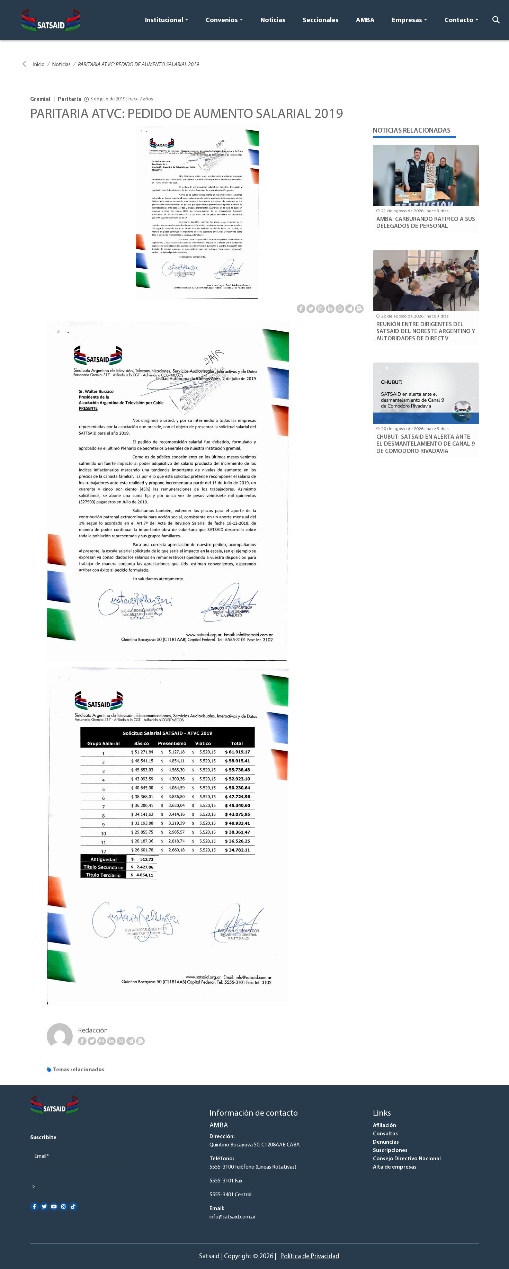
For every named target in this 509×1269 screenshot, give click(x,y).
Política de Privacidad (309, 1256)
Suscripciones (390, 1150)
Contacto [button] (459, 20)
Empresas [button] (407, 20)
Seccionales (321, 20)
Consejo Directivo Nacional (407, 1159)
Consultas (385, 1134)
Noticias (272, 20)
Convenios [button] (222, 20)
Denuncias (386, 1142)
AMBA (365, 20)
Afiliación (384, 1125)
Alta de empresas (395, 1167)
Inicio (39, 65)
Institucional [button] (164, 20)
